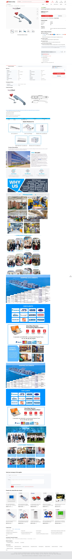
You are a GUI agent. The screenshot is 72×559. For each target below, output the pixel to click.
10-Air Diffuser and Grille (9, 533)
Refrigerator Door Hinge (10, 548)
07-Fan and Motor (38, 532)
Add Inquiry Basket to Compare (22, 34)
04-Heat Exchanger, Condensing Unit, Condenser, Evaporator (59, 530)
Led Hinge (61, 546)
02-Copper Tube (23, 530)
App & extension (56, 4)
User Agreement (40, 555)
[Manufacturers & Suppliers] (10, 2)
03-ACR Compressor (38, 530)
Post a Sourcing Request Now (29, 486)
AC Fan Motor (22, 542)
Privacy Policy (48, 555)
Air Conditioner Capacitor (10, 542)
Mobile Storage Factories (18, 546)
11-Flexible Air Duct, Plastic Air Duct (25, 533)
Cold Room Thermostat (55, 546)
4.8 (53, 67)
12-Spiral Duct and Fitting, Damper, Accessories (42, 533)
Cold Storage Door (41, 546)
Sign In (42, 62)
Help (51, 4)
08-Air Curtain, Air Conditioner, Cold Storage (56, 532)
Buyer (47, 4)
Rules (65, 4)
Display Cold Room (47, 546)
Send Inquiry (59, 73)
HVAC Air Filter (17, 542)
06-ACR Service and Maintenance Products (26, 532)
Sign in (65, 2)
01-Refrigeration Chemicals (9, 530)
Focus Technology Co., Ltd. (31, 555)
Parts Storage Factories (10, 546)
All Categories (9, 4)
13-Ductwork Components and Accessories (56, 533)
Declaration (44, 555)
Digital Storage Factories (26, 546)
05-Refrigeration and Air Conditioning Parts (11, 532)
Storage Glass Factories (34, 546)
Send (12, 486)
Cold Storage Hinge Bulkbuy (18, 548)
